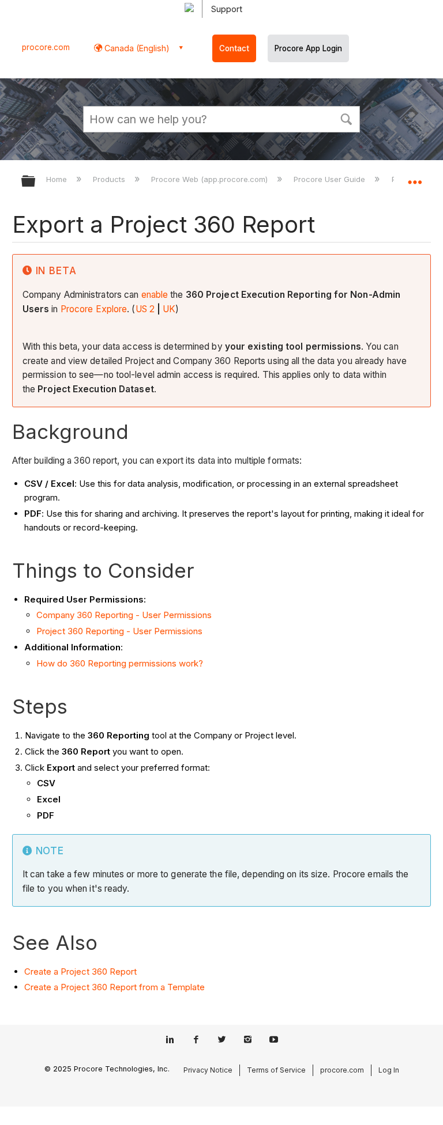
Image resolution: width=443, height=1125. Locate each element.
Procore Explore (94, 309)
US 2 (145, 309)
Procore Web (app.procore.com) (210, 179)
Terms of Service (276, 1070)
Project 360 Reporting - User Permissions (119, 631)
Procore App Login (308, 48)
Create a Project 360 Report (80, 971)
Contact (234, 48)
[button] (346, 118)
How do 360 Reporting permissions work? (119, 663)
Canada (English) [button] (136, 48)
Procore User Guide (330, 179)
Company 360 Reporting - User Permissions (124, 614)
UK (169, 309)
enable (154, 294)
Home (57, 179)
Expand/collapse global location (415, 177)
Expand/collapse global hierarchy (35, 181)
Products (110, 179)
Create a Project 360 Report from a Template (114, 987)
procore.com (46, 47)
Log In (388, 1070)
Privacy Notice (207, 1070)
